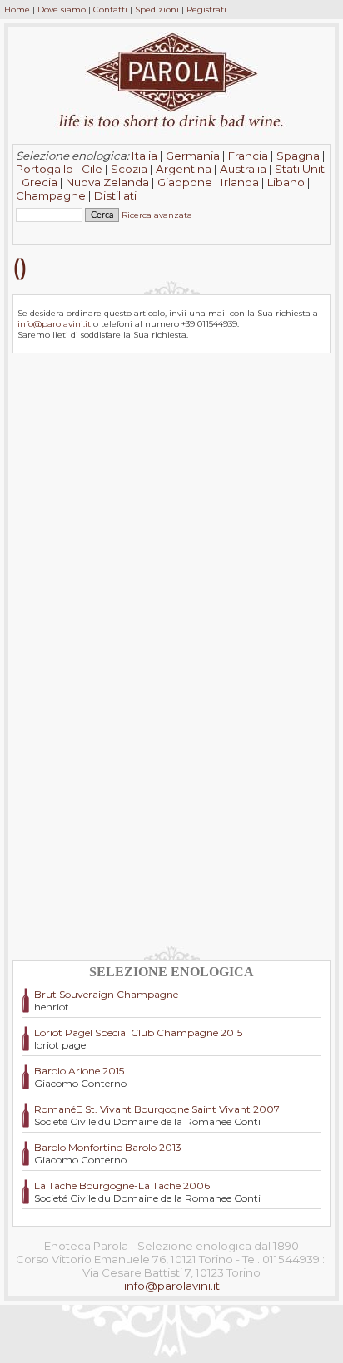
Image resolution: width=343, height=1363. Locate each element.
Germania (193, 155)
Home (17, 9)
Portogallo (44, 168)
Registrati (206, 9)
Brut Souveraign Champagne (106, 994)
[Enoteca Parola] (171, 108)
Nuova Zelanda (107, 182)
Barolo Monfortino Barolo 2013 (107, 1147)
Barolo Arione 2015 (79, 1070)
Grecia (39, 182)
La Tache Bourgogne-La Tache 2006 (122, 1185)
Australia (243, 168)
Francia (248, 155)
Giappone (184, 182)
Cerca (32, 228)
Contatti (110, 9)
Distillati (115, 195)
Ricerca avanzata (157, 215)
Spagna (298, 155)
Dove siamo (61, 9)
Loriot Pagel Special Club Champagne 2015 (138, 1032)
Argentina (183, 168)
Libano (286, 182)
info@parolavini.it (54, 324)
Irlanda (240, 182)
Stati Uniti (301, 168)
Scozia (129, 168)
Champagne (51, 195)
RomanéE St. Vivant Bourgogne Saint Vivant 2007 (157, 1109)
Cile (92, 168)
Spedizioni (157, 9)
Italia (144, 155)
